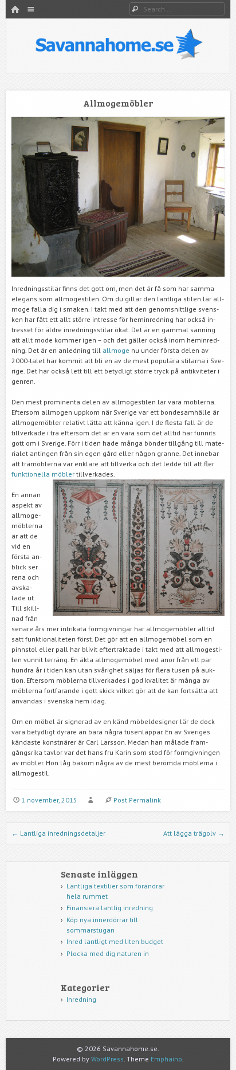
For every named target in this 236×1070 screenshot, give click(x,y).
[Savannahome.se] (118, 58)
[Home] (15, 10)
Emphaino (166, 1059)
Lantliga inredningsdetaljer (58, 833)
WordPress (107, 1059)
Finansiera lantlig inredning (109, 907)
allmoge (116, 350)
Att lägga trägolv (194, 833)
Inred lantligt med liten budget (114, 941)
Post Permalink (137, 800)
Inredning (81, 999)
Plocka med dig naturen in (107, 953)
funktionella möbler (42, 474)
